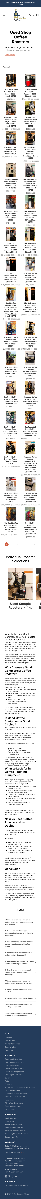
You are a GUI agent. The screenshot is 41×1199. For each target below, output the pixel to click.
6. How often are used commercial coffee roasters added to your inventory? (18, 972)
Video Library (10, 1100)
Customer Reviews (12, 1065)
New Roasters (10, 1041)
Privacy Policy (10, 1109)
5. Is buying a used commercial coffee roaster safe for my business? (19, 962)
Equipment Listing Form (13, 1059)
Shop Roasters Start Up (13, 1124)
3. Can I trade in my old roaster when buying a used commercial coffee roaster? (19, 944)
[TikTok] (13, 1176)
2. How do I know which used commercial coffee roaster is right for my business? (19, 933)
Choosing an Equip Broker (14, 1075)
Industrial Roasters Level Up (15, 1131)
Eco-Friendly (9, 1121)
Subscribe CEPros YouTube (15, 1097)
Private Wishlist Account (14, 1103)
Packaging (9, 1050)
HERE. (22, 1152)
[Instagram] (9, 1176)
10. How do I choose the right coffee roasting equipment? (18, 1006)
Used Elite (8, 1037)
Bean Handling (10, 1047)
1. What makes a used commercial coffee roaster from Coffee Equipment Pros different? (19, 922)
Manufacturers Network (13, 1090)
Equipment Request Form (14, 1062)
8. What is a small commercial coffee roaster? (18, 991)
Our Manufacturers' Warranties (16, 1094)
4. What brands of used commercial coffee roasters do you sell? (18, 954)
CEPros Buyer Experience (14, 1072)
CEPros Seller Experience (14, 1068)
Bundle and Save (11, 1118)
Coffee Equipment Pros (20, 1194)
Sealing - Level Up (11, 1137)
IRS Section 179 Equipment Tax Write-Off (20, 1087)
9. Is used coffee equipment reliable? (19, 998)
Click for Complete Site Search (16, 1185)
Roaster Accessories (12, 1044)
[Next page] (34, 544)
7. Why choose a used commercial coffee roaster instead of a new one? (18, 982)
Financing (8, 1084)
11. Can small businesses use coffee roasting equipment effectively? (18, 1014)
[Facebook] (6, 1176)
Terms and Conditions (13, 1106)
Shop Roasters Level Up (14, 1127)
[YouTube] (16, 1176)
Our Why (8, 1078)
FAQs (7, 1081)
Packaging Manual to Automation (17, 1134)
